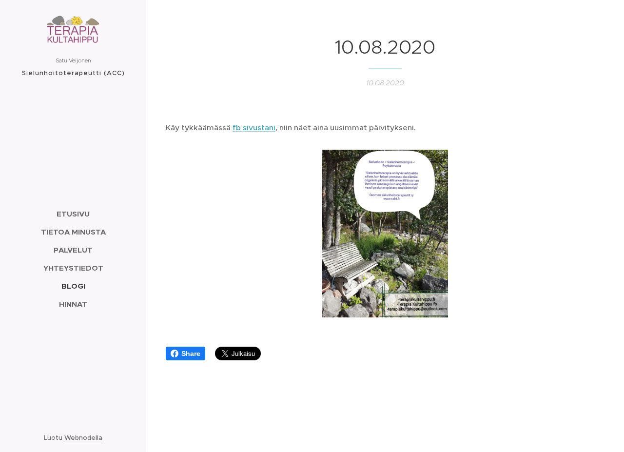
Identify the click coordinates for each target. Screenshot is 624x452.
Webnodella (83, 437)
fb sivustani (254, 127)
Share (190, 353)
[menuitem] (73, 213)
